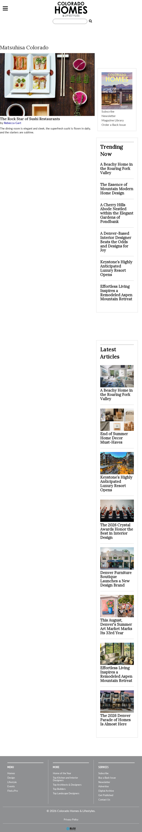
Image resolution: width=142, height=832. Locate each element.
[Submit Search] (89, 21)
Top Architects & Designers (67, 785)
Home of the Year (62, 773)
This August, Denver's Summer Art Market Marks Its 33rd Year (116, 626)
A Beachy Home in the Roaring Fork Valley (116, 168)
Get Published (105, 795)
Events (11, 786)
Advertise (103, 786)
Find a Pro (12, 791)
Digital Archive (106, 791)
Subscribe (108, 111)
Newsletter (109, 116)
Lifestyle (12, 782)
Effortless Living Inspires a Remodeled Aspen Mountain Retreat (116, 293)
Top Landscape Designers (66, 793)
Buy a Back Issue (107, 778)
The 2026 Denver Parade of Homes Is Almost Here (115, 719)
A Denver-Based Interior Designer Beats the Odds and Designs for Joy (115, 242)
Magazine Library (113, 120)
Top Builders (59, 789)
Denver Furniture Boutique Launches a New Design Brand (116, 579)
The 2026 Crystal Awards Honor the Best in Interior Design (116, 531)
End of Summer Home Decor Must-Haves (114, 438)
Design (11, 778)
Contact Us (104, 800)
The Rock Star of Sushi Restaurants (30, 119)
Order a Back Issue (114, 124)
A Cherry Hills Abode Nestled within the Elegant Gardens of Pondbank (116, 213)
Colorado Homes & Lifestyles (71, 9)
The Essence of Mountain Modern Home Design (116, 188)
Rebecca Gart (12, 123)
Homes (11, 773)
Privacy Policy (71, 820)
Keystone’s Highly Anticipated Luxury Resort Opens (116, 268)
